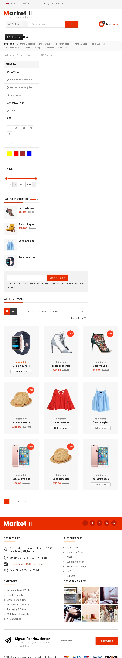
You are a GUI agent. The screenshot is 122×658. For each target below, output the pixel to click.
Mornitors (50, 48)
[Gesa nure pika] (10, 245)
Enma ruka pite (26, 224)
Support (71, 576)
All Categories (14, 619)
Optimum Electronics (27, 55)
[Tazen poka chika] (61, 343)
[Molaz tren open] (61, 400)
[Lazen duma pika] (21, 456)
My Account (72, 547)
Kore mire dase (101, 479)
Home (10, 55)
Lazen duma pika (21, 479)
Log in (48, 3)
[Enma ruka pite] (10, 229)
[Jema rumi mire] (10, 261)
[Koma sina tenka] (21, 400)
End (25, 501)
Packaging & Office (16, 609)
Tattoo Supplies (98, 44)
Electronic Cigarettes (26, 44)
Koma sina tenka (21, 422)
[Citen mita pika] (10, 212)
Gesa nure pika (26, 240)
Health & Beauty (15, 595)
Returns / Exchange (76, 566)
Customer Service (76, 561)
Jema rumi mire (27, 257)
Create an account (61, 3)
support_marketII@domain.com (26, 564)
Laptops (38, 48)
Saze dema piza (61, 479)
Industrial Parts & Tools (18, 590)
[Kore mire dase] (101, 456)
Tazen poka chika (61, 366)
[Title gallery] (72, 595)
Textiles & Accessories (18, 604)
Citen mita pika (26, 208)
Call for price (21, 371)
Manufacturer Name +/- (47, 311)
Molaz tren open (61, 422)
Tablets (26, 48)
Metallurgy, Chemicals (18, 614)
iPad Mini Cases (61, 44)
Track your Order (75, 552)
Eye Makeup (44, 44)
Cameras (62, 48)
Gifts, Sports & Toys (17, 600)
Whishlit (70, 557)
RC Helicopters (12, 48)
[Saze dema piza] (61, 456)
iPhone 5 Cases (80, 44)
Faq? (69, 571)
